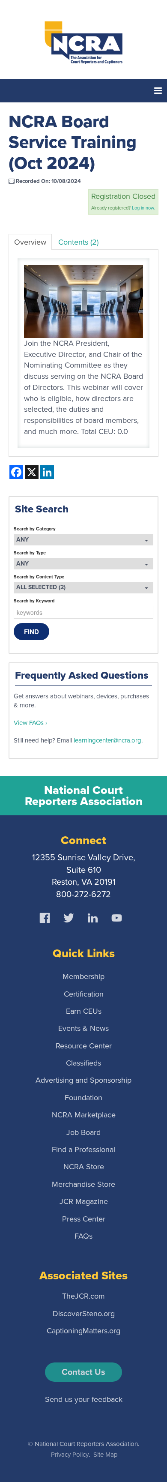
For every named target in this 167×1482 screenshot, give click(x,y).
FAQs (83, 1235)
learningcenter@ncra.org (107, 740)
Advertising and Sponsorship (83, 1080)
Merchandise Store (83, 1183)
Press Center (83, 1218)
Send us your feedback (83, 1399)
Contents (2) (78, 242)
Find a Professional (83, 1149)
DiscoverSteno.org (84, 1313)
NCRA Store (83, 1166)
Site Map (105, 1454)
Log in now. (143, 207)
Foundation (83, 1097)
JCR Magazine (84, 1201)
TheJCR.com (83, 1296)
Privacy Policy (70, 1454)
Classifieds (83, 1063)
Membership (83, 976)
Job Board (83, 1132)
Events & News (83, 1028)
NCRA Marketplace (84, 1114)
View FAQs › (30, 723)
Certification (84, 993)
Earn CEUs (83, 1010)
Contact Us (83, 1371)
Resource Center (84, 1045)
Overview (30, 242)
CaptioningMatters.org (83, 1330)
